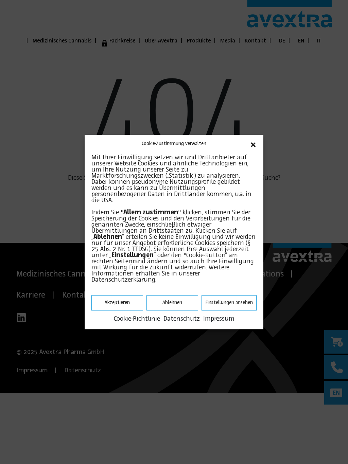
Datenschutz (181, 319)
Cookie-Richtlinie (137, 319)
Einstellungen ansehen (229, 302)
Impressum (218, 319)
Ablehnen (172, 302)
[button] (253, 144)
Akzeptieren (117, 302)
